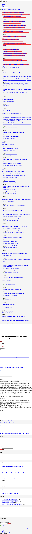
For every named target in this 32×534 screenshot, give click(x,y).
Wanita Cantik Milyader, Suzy (8, 300)
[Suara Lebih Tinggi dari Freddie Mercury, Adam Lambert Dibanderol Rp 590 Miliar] (12, 318)
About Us (3, 3)
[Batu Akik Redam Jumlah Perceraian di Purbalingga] (10, 161)
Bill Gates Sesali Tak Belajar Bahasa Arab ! (9, 312)
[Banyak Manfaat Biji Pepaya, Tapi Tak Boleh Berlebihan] (10, 220)
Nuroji (29, 529)
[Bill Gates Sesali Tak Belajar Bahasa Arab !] (7, 311)
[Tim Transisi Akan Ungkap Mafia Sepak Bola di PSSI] (10, 247)
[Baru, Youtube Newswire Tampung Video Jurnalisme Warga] (11, 268)
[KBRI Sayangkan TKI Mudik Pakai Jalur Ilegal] (9, 134)
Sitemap (3, 6)
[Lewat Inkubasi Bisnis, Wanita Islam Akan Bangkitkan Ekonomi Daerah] (12, 59)
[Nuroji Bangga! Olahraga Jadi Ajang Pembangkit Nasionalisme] (11, 228)
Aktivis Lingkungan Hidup (5, 420)
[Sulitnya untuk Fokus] (6, 105)
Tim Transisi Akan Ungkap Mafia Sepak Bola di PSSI (12, 248)
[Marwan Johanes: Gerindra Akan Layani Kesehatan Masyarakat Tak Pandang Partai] (14, 205)
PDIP (3, 530)
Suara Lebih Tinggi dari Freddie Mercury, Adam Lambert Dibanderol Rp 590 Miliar (15, 320)
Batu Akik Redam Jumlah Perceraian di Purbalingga (12, 163)
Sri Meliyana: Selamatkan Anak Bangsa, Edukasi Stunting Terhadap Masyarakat (16, 214)
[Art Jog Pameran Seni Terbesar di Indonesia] (9, 146)
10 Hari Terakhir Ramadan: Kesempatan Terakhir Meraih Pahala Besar (13, 472)
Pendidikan (3, 66)
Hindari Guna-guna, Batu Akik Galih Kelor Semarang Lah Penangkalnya (15, 159)
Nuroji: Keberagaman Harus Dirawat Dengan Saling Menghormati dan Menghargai (17, 76)
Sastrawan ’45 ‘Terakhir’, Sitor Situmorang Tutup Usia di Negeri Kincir (13, 316)
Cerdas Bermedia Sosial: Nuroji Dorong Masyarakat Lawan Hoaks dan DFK (14, 253)
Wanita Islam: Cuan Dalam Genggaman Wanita (11, 49)
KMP (7, 529)
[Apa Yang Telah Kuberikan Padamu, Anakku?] (9, 189)
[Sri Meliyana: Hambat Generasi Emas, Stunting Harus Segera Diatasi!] (12, 216)
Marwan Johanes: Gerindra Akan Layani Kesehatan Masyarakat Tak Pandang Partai (17, 206)
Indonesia (19, 528)
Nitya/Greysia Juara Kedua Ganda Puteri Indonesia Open (12, 237)
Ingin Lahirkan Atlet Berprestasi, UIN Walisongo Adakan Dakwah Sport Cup (14, 226)
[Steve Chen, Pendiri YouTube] (7, 255)
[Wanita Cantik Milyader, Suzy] (7, 299)
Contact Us (3, 4)
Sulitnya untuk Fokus (6, 106)
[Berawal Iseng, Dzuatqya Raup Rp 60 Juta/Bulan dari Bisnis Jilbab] (12, 173)
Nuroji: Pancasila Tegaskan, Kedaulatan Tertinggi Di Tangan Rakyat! (14, 36)
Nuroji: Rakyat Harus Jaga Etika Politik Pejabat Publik (12, 72)
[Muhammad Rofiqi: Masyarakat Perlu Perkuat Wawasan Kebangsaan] (12, 16)
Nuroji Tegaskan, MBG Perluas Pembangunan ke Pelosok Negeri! (10, 503)
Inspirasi (3, 169)
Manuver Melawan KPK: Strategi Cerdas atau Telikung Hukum (12, 466)
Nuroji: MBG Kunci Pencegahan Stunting (10, 203)
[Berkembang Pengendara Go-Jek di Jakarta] (9, 181)
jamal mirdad (23, 528)
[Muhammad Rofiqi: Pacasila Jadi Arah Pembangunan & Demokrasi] (10, 67)
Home (2, 2)
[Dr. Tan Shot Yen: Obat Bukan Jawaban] (7, 307)
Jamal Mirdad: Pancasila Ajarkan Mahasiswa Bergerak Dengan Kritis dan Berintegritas (16, 14)
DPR (11, 528)
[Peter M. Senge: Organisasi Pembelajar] (8, 101)
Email (1, 446)
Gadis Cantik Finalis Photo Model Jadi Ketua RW (11, 194)
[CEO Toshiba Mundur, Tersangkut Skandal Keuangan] (10, 127)
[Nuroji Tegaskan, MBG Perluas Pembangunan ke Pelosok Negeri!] (10, 39)
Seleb (2, 279)
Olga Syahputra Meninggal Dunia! (9, 304)
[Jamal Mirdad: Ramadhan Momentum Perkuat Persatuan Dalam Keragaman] (13, 31)
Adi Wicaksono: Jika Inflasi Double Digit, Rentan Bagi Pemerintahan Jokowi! (16, 64)
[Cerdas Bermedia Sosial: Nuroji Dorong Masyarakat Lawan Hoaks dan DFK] (12, 251)
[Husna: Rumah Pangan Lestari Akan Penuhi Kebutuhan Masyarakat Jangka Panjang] (14, 55)
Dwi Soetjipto (10, 420)
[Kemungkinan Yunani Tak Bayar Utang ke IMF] (9, 138)
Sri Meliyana (5, 531)
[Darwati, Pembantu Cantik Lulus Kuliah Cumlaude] (10, 177)
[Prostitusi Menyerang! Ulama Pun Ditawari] (9, 150)
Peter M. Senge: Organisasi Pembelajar (9, 103)
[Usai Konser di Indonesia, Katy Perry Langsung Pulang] (10, 295)
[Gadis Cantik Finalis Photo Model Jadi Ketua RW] (9, 193)
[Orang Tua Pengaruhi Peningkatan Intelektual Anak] (10, 154)
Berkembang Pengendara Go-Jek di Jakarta (10, 182)
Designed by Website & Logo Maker (5, 532)
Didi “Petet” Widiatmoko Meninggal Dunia (10, 285)
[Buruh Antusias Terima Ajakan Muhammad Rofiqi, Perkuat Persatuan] (12, 23)
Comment (1, 443)
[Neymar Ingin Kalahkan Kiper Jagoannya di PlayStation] (10, 243)
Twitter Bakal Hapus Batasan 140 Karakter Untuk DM (12, 273)
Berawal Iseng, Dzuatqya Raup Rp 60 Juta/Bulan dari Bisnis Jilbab (14, 175)
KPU (14, 529)
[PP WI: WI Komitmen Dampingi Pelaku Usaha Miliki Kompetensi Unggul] (12, 51)
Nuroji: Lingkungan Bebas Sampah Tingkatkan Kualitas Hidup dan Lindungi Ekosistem (16, 199)
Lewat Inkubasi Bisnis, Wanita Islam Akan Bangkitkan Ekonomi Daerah (15, 60)
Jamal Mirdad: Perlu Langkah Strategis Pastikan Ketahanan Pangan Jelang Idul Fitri (17, 29)
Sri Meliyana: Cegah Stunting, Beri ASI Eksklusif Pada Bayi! (13, 210)
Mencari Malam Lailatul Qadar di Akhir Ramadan (10, 478)
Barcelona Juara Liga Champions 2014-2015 (10, 241)
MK (22, 529)
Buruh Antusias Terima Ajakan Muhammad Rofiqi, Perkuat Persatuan (14, 25)
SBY (3, 531)
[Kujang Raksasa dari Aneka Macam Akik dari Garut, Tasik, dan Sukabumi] (12, 165)
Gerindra (13, 528)
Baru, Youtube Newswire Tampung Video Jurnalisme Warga (13, 270)
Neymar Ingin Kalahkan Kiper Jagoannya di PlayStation (12, 245)
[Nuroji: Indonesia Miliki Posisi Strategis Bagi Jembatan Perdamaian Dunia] (11, 113)
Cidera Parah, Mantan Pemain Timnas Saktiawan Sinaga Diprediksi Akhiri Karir (16, 233)
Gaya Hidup (3, 142)
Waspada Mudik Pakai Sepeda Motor (8, 144)
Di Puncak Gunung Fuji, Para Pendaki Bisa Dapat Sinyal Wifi (13, 132)
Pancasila (1, 530)
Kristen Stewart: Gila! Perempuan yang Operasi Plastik (12, 289)
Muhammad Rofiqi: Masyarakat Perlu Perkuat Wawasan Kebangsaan (14, 17)
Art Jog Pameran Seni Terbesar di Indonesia (10, 148)
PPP (14, 530)
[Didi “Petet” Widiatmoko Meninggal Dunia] (9, 284)
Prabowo (17, 530)
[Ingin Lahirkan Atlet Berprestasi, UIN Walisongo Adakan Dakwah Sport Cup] (12, 224)
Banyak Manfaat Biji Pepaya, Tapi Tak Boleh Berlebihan (12, 221)
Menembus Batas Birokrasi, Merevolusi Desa (10, 110)
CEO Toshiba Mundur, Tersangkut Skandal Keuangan (12, 128)
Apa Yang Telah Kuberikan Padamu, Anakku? (11, 191)
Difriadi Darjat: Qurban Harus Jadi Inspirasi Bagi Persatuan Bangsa (13, 171)
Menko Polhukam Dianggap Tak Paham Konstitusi (7, 422)
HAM (13, 420)
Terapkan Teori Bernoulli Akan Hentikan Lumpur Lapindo (13, 277)
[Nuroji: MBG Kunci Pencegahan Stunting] (8, 201)
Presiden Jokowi (26, 530)
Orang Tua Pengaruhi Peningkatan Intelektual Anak (11, 155)
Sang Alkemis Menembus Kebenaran (8, 99)
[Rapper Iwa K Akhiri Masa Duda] (6, 280)
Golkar (16, 528)
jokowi (28, 528)
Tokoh (2, 306)
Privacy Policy (3, 5)
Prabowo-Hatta (20, 530)
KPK (12, 529)
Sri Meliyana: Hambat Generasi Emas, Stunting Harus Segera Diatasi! (14, 218)
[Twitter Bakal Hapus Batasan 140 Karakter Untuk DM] (10, 272)
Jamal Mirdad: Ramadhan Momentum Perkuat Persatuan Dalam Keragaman (16, 32)
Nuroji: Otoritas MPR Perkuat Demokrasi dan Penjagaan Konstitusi (14, 21)
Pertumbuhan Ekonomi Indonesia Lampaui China (10, 493)
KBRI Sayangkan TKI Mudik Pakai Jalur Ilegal (11, 136)
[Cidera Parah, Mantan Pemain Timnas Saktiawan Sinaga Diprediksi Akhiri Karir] (13, 232)
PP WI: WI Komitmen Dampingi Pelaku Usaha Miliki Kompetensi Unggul (15, 53)
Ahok (4, 528)
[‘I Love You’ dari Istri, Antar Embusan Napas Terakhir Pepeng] (11, 291)
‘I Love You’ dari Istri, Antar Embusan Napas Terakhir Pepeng (13, 293)
